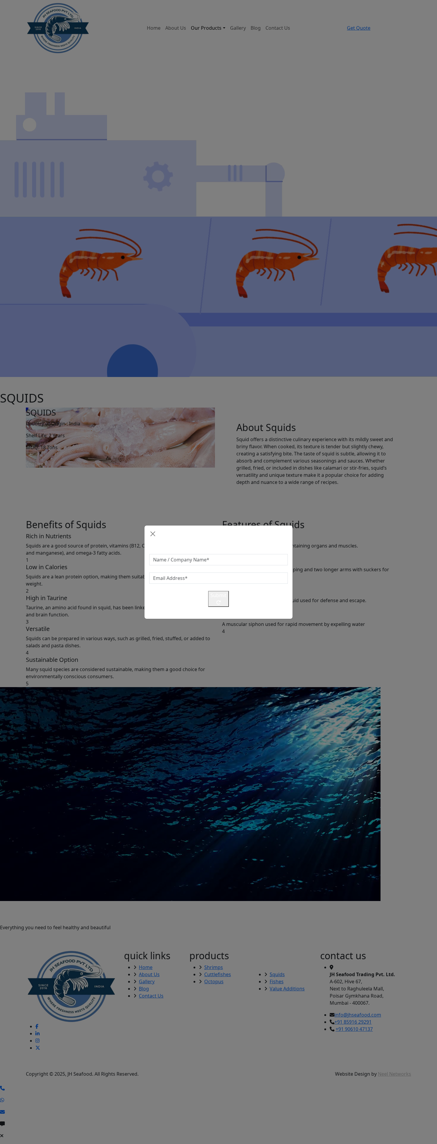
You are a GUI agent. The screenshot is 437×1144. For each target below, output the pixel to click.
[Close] (152, 533)
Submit (218, 595)
